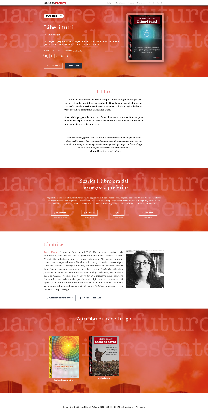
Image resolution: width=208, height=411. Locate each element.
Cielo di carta (104, 378)
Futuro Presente (52, 16)
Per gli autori (120, 3)
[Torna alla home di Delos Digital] (55, 2)
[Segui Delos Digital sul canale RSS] (158, 2)
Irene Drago (53, 34)
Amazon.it (90, 213)
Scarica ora (74, 66)
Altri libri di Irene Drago (60, 298)
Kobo (119, 213)
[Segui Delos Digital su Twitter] (153, 2)
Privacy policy (140, 407)
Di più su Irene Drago (91, 298)
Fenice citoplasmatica (63, 380)
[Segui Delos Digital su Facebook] (149, 2)
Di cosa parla (54, 66)
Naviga (109, 3)
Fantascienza (77, 51)
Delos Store (60, 213)
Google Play (148, 213)
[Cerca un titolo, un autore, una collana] (161, 3)
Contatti (131, 3)
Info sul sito (141, 3)
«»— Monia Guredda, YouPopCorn (104, 144)
